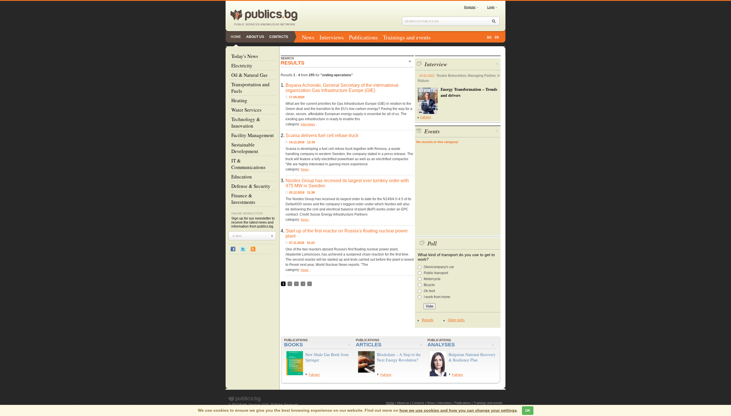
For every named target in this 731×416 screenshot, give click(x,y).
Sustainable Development (244, 147)
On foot (429, 291)
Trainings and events (407, 37)
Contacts (278, 37)
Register (470, 7)
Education (241, 176)
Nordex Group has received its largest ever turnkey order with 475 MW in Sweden (347, 183)
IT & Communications (248, 163)
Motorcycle (432, 279)
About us (255, 37)
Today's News (244, 56)
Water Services (246, 109)
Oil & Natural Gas (249, 75)
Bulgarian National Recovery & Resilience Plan (472, 357)
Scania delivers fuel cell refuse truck (322, 135)
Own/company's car (439, 267)
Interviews (332, 37)
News (308, 37)
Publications (363, 37)
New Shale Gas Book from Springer (327, 357)
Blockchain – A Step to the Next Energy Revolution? (399, 357)
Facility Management (252, 135)
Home (236, 37)
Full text (425, 117)
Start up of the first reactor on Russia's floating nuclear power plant (347, 233)
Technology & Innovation (245, 122)
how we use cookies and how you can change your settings (458, 410)
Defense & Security (250, 186)
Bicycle (429, 285)
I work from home (437, 297)
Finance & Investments (243, 198)
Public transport (436, 273)
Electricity (241, 65)
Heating (239, 100)
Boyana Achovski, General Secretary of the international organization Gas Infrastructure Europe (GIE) (342, 88)
